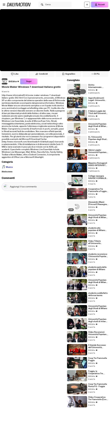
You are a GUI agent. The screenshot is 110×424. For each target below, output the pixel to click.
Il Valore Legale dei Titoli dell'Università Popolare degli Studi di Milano (97, 112)
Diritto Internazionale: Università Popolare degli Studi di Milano (97, 86)
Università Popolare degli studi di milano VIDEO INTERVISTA (97, 320)
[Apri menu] (4, 4)
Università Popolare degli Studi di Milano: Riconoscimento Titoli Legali (98, 125)
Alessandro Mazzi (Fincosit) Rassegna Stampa (97, 203)
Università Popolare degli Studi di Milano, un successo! (98, 281)
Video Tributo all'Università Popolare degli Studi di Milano (97, 242)
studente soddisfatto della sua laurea (98, 294)
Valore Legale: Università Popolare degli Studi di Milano (97, 151)
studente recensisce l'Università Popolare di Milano (97, 255)
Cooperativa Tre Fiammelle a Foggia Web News (97, 190)
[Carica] (87, 4)
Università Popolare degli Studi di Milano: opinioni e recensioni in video (98, 216)
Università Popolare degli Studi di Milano (97, 307)
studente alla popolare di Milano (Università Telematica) (96, 229)
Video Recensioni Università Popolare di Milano (97, 333)
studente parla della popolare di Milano (97, 268)
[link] (10, 81)
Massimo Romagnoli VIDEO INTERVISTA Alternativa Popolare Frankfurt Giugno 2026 (97, 164)
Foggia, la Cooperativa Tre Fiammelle (95, 372)
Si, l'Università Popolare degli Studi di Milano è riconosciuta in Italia (97, 138)
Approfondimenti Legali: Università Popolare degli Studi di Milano (97, 99)
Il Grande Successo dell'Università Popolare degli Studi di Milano (97, 346)
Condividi (43, 74)
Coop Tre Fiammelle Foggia (97, 359)
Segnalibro (70, 74)
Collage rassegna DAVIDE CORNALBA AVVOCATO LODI (97, 177)
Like (16, 74)
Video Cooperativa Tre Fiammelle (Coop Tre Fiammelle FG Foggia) (98, 398)
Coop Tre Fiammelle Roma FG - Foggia (97, 385)
